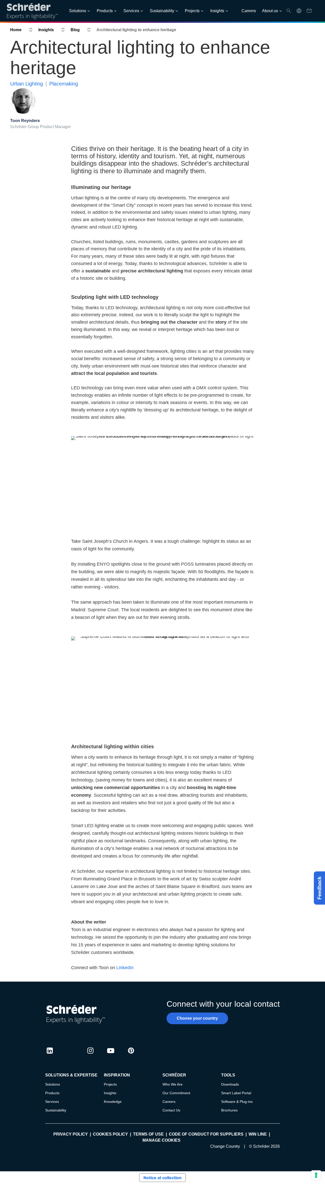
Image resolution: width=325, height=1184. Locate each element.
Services (131, 11)
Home (16, 30)
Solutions (77, 11)
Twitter (70, 1055)
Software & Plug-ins (237, 1102)
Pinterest (131, 1055)
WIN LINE (258, 1134)
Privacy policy (70, 1134)
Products (105, 11)
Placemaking (63, 83)
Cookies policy (110, 1134)
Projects (192, 11)
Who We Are (172, 1084)
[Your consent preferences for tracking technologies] (316, 1175)
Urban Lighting (26, 83)
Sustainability (162, 11)
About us (270, 11)
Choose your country (197, 1018)
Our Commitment (176, 1093)
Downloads (230, 1084)
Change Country (225, 1146)
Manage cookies (161, 1140)
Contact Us (171, 1110)
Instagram (90, 1055)
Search (289, 11)
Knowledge (113, 1102)
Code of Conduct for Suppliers (206, 1134)
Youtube (110, 1055)
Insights (217, 11)
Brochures (229, 1110)
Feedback (319, 888)
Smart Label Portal (236, 1093)
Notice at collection (162, 1177)
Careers (248, 11)
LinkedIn (125, 967)
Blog (75, 30)
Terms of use (148, 1134)
